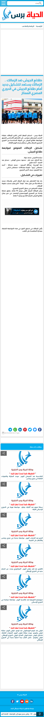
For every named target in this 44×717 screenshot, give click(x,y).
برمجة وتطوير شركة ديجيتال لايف (22, 708)
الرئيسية (39, 26)
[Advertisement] (22, 52)
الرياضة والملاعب (28, 26)
